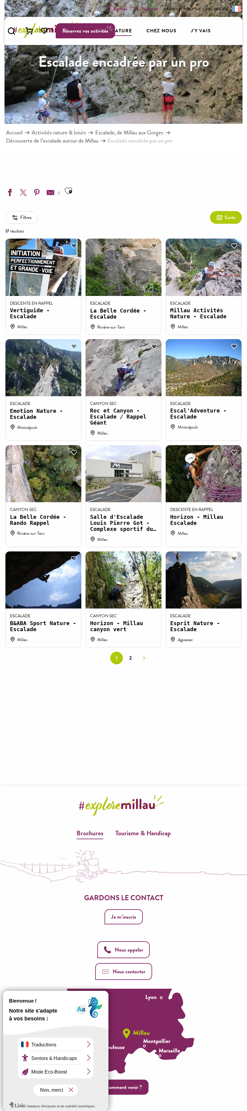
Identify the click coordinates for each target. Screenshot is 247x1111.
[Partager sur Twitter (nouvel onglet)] (23, 194)
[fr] (236, 8)
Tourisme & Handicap (143, 833)
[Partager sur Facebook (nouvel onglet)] (9, 194)
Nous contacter (129, 971)
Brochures (90, 833)
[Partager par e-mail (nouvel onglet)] (50, 194)
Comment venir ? (123, 1087)
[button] (11, 31)
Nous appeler (129, 950)
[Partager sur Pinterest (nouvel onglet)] (36, 194)
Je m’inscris (123, 917)
